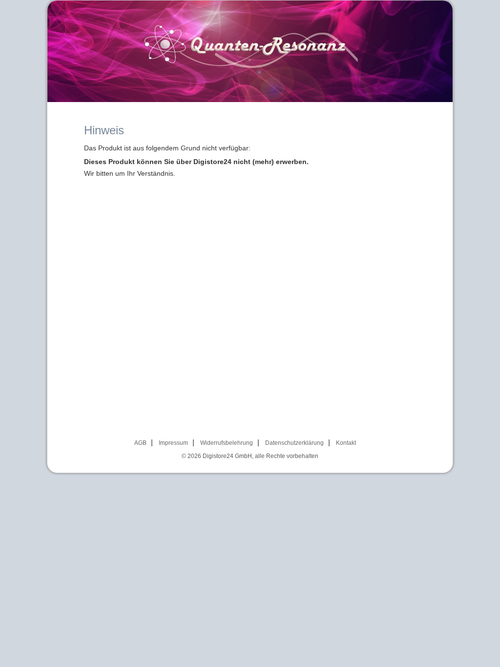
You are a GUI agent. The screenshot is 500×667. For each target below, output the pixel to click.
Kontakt (346, 442)
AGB (140, 442)
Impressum (173, 442)
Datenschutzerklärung (294, 442)
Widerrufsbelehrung (226, 442)
